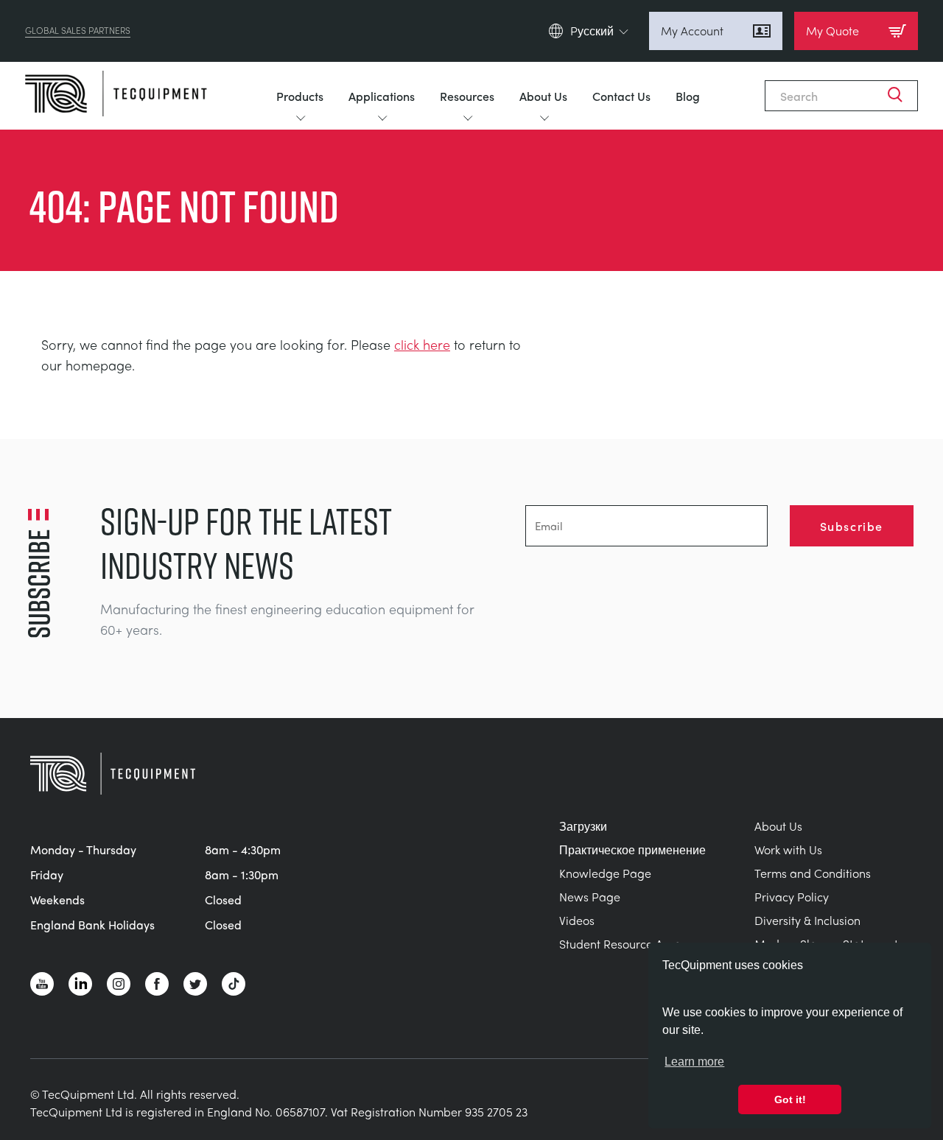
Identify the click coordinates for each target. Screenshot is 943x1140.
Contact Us (621, 96)
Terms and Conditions (812, 873)
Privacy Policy (791, 896)
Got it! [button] (790, 1099)
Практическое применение (632, 849)
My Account (692, 30)
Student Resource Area (620, 943)
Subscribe (851, 526)
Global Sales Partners (77, 31)
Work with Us (788, 849)
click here (422, 344)
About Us (543, 96)
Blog (688, 96)
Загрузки (583, 825)
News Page (589, 896)
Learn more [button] (694, 1061)
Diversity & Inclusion (807, 920)
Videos (577, 920)
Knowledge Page (605, 873)
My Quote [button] (832, 30)
